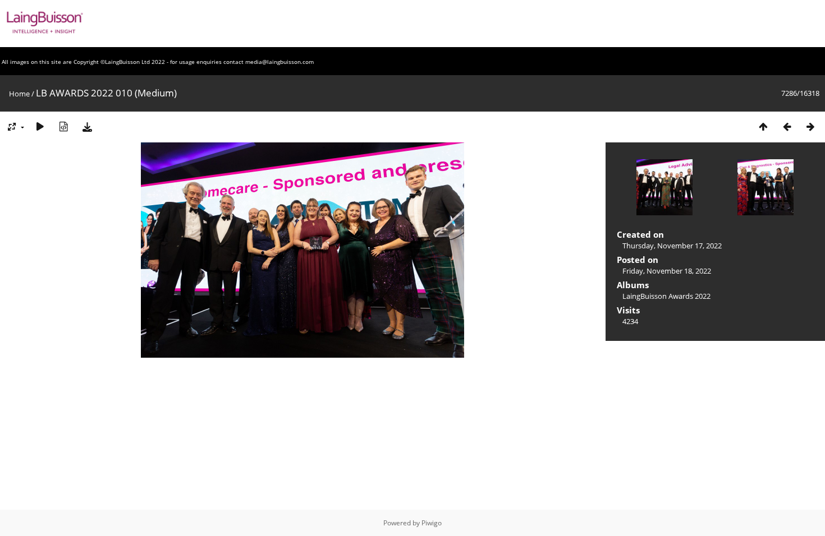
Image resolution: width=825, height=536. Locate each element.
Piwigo (431, 523)
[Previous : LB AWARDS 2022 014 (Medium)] (787, 126)
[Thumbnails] (763, 126)
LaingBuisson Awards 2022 (666, 296)
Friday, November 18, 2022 (666, 271)
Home (19, 94)
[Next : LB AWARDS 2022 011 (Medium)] (810, 126)
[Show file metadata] (63, 126)
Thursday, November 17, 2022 (672, 246)
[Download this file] (87, 126)
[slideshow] (40, 126)
